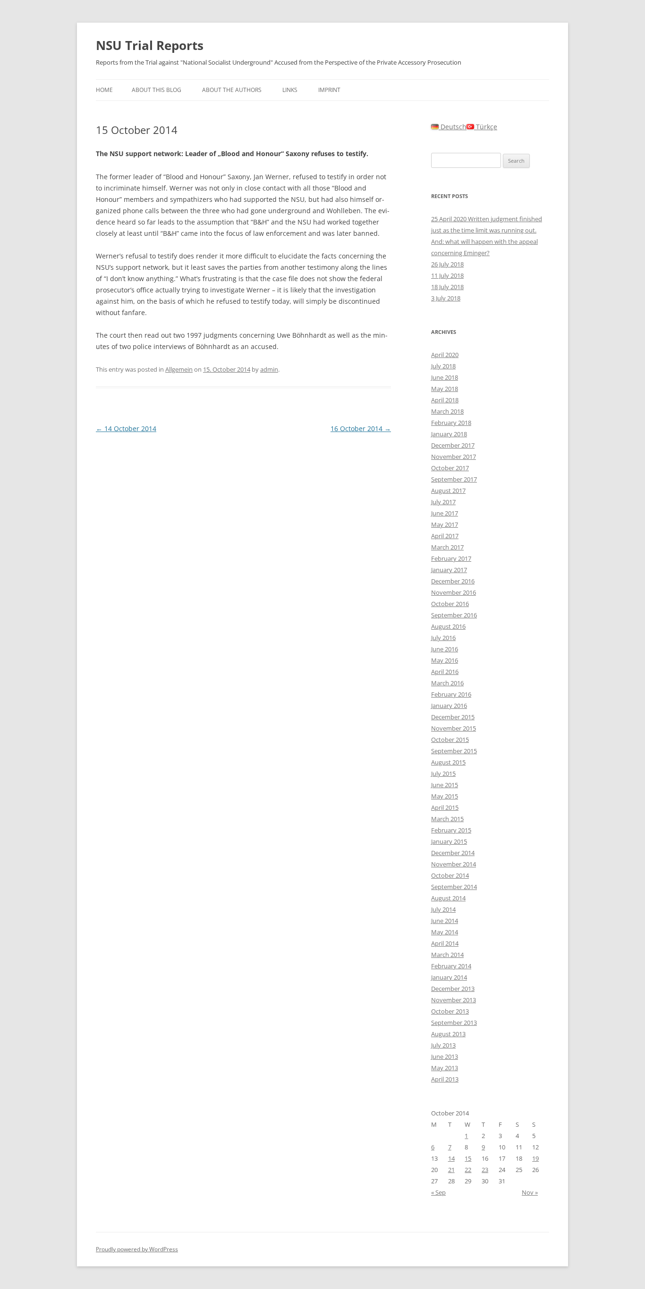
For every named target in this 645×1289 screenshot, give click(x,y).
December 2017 (453, 445)
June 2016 (444, 649)
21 (451, 1169)
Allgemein (179, 369)
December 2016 (453, 581)
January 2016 (449, 705)
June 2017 (444, 513)
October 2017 (450, 468)
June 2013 (444, 1056)
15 (468, 1158)
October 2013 (450, 1011)
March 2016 (447, 683)
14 (451, 1158)
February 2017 (451, 558)
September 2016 (454, 615)
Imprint (329, 90)
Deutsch (453, 126)
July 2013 (443, 1045)
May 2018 (444, 388)
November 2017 (453, 456)
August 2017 (448, 490)
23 (485, 1169)
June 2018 (444, 377)
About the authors (232, 90)
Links (289, 90)
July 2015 (443, 773)
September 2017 (454, 479)
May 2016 (444, 660)
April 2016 (444, 671)
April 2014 (444, 943)
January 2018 (449, 434)
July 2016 (443, 637)
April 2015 (444, 807)
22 (468, 1169)
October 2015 (450, 739)
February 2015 (451, 830)
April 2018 (444, 400)
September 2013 (454, 1022)
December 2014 (453, 852)
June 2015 (444, 785)
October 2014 (450, 875)
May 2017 (444, 524)
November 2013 (453, 1000)
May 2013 (444, 1068)
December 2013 (453, 988)
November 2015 (453, 728)
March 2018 (447, 411)
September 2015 (454, 751)
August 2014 (448, 898)
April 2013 (444, 1079)
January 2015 (449, 841)
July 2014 (443, 909)
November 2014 (453, 864)
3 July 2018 (445, 298)
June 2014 (444, 920)
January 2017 (449, 569)
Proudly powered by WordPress (137, 1249)
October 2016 (450, 603)
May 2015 (444, 796)
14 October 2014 (126, 428)
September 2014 (454, 886)
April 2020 (444, 354)
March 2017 (447, 547)
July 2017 (443, 502)
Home (104, 90)
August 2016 (448, 626)
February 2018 (451, 422)
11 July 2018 (447, 275)
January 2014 (449, 977)
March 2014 (447, 954)
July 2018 (443, 366)
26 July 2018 (447, 264)
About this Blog (156, 90)
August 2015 (448, 762)
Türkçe (485, 126)
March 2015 (447, 819)
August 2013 (448, 1034)
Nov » (530, 1192)
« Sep (438, 1192)
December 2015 (453, 717)
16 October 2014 (361, 428)
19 (535, 1158)
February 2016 (451, 694)
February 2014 (451, 966)
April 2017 (444, 536)
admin (269, 369)
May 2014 (444, 932)
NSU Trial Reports (150, 45)
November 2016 (453, 592)
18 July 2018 (447, 287)
